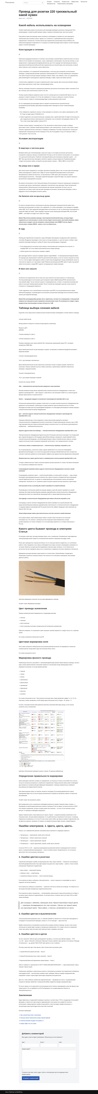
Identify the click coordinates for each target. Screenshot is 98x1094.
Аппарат (49, 1)
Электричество (51, 3)
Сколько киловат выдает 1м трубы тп (32, 1020)
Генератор (57, 1)
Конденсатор (65, 1)
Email (42, 1042)
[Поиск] (42, 2)
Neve (6, 1092)
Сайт (60, 1042)
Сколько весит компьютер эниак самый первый (35, 1017)
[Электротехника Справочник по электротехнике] (13, 3)
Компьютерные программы (65, 3)
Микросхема (74, 1)
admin (23, 18)
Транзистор (84, 1)
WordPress (19, 1092)
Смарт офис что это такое (28, 1023)
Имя (23, 1042)
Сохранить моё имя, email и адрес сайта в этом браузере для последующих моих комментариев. (45, 1073)
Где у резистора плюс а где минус (30, 1015)
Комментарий (26, 1049)
